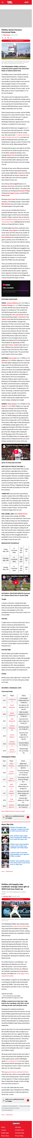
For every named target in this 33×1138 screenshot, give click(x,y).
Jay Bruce (21, 173)
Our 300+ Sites (19, 1130)
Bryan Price (11, 155)
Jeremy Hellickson (13, 303)
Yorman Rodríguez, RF (12, 728)
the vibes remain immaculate (21, 926)
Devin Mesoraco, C (12, 707)
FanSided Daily (19, 1133)
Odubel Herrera (23, 514)
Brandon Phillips (24, 191)
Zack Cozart (11, 199)
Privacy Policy (19, 1136)
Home (3, 871)
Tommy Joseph (13, 345)
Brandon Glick (7, 896)
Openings (18, 1127)
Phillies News (9, 871)
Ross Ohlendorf (6, 237)
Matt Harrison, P (11, 786)
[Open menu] (2, 2)
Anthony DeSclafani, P (12, 744)
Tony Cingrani (13, 230)
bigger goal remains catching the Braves (16, 1072)
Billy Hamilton (6, 204)
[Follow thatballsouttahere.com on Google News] (28, 817)
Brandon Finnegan (7, 305)
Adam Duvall (5, 195)
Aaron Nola (12, 358)
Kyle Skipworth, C (12, 721)
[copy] (11, 38)
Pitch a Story (5, 1136)
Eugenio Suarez (15, 193)
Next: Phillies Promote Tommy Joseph (13, 811)
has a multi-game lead (12, 1061)
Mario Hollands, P (11, 793)
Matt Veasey (6, 35)
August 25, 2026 (18, 998)
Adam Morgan (12, 404)
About (3, 1127)
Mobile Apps (5, 1133)
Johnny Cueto (6, 319)
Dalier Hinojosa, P (11, 766)
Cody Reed (21, 317)
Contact (3, 1130)
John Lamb (15, 314)
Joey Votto (11, 186)
